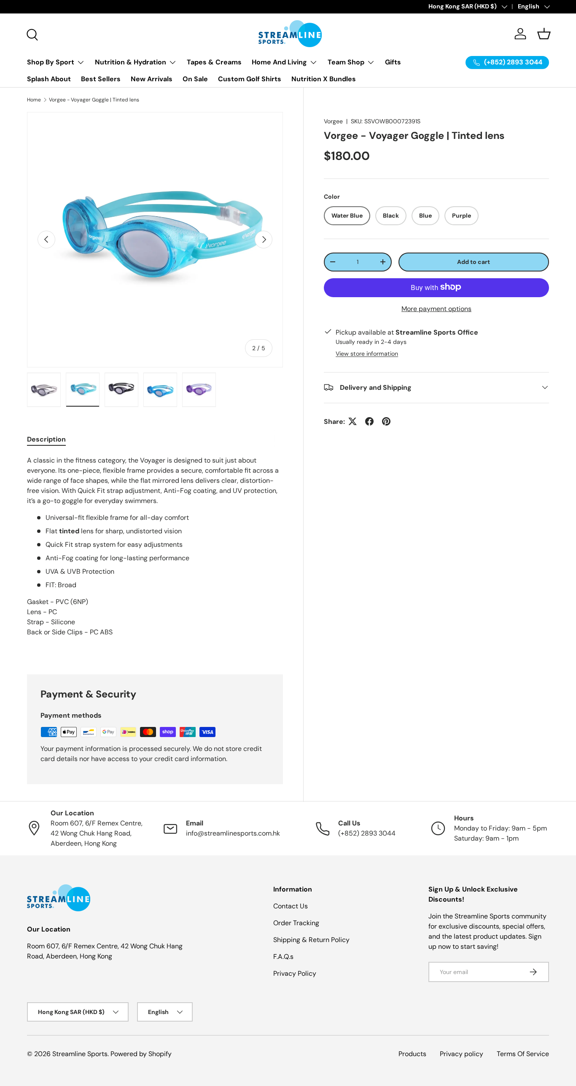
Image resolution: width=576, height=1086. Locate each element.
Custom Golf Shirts (249, 79)
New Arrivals (151, 79)
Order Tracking (296, 922)
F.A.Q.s (283, 956)
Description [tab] (46, 439)
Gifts (393, 62)
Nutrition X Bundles (323, 79)
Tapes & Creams (214, 62)
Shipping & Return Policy (311, 939)
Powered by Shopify (141, 1053)
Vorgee (333, 121)
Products (412, 1053)
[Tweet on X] (352, 421)
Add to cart (473, 261)
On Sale (195, 79)
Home (34, 99)
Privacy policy (461, 1053)
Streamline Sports (80, 1053)
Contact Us (290, 906)
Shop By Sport (50, 62)
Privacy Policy (294, 973)
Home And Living (279, 62)
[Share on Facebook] (369, 421)
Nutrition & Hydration (130, 62)
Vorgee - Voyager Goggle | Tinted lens (94, 99)
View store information (367, 353)
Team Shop (346, 62)
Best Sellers (101, 79)
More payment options (436, 308)
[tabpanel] (155, 554)
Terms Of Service (523, 1053)
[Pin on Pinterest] (386, 421)
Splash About (49, 79)
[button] (544, 33)
